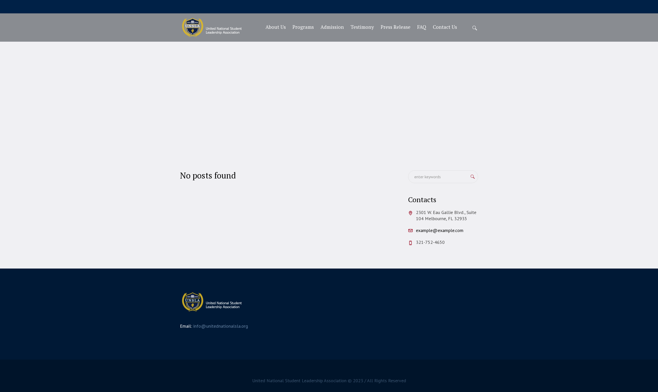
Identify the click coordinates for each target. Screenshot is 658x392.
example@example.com (439, 230)
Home (314, 105)
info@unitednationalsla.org (220, 326)
